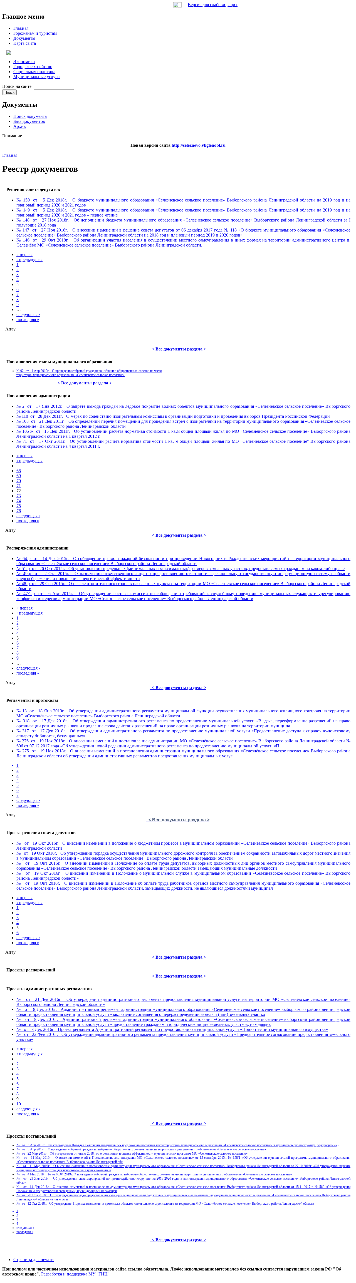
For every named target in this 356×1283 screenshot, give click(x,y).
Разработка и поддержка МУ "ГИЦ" (75, 1274)
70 (18, 480)
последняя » (27, 319)
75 (18, 505)
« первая (24, 254)
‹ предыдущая (29, 259)
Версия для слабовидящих (213, 4)
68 (18, 470)
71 (18, 485)
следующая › (28, 314)
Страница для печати (33, 1259)
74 (18, 500)
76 (18, 510)
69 (18, 475)
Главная (9, 155)
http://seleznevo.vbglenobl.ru (199, 145)
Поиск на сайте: (18, 86)
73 (18, 495)
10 (18, 1104)
